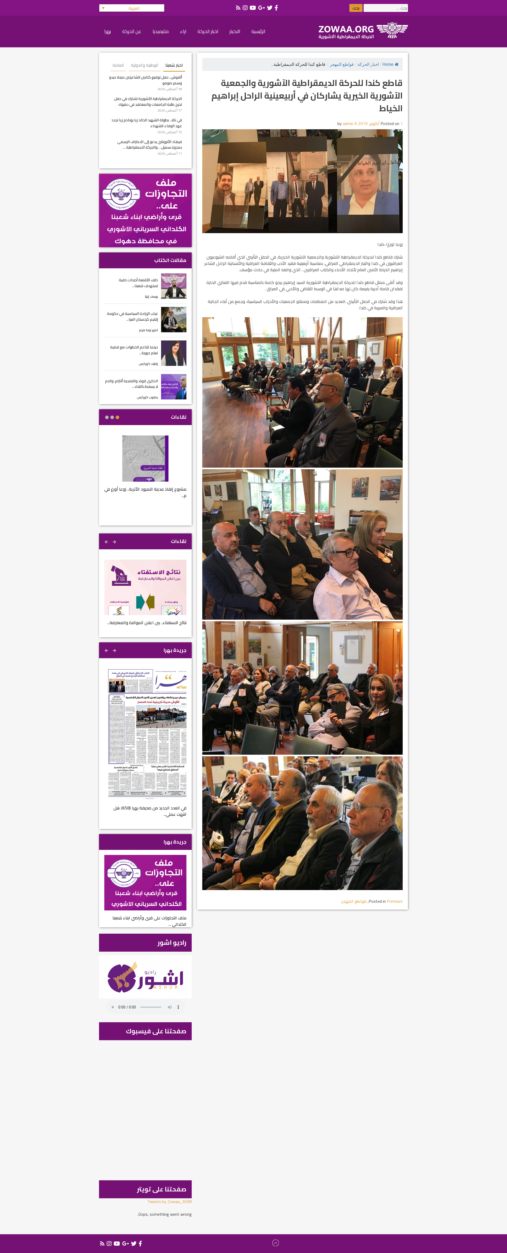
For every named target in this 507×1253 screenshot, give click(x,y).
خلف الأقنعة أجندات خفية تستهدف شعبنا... (138, 282)
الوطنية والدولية (144, 65)
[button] (132, 8)
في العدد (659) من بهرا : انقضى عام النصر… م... (141, 808)
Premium (395, 901)
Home (387, 64)
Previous (115, 541)
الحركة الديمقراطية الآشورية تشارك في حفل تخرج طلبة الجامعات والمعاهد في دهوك (148, 101)
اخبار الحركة (368, 64)
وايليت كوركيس (148, 364)
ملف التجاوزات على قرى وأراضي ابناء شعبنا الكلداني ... (149, 921)
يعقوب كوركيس (147, 397)
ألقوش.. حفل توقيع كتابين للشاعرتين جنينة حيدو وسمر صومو (145, 79)
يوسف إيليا (151, 296)
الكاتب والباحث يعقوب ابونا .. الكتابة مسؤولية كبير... (146, 496)
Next (107, 541)
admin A (350, 123)
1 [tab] (117, 417)
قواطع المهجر (342, 64)
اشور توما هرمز (148, 330)
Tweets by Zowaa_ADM (169, 1201)
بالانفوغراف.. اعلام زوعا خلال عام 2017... (149, 622)
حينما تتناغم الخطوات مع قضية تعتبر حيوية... (134, 349)
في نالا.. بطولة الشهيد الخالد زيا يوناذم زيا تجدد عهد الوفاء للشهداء (146, 122)
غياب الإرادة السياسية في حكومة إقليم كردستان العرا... (132, 316)
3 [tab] (107, 417)
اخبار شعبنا (174, 65)
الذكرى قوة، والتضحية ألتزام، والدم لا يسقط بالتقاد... (131, 383)
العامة (118, 65)
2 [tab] (112, 417)
